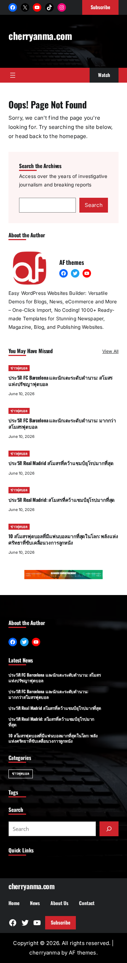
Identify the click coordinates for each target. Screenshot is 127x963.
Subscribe (60, 922)
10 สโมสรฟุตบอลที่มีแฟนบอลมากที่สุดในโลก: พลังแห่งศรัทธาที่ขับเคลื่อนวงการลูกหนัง (63, 539)
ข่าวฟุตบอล (19, 368)
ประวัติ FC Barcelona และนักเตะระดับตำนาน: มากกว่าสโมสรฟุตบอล (62, 423)
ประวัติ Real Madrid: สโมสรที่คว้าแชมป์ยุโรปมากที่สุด (61, 499)
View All (110, 351)
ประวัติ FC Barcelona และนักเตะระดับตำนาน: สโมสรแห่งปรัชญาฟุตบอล (60, 380)
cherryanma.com (40, 36)
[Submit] (109, 828)
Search (94, 205)
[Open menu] (12, 75)
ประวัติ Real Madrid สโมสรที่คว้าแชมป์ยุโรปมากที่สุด (60, 462)
